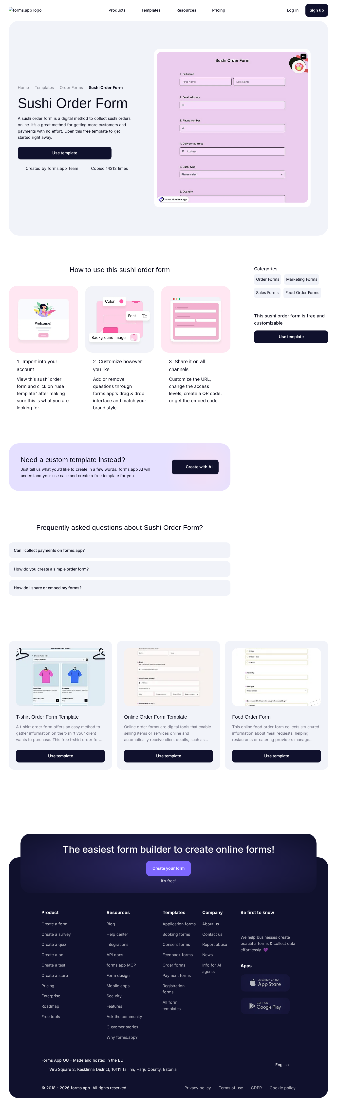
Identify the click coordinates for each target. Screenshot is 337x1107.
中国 (279, 1051)
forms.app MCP (121, 965)
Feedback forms (178, 954)
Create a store (54, 975)
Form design (118, 975)
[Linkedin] (244, 925)
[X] (266, 925)
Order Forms (267, 279)
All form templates (172, 1005)
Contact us (212, 934)
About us (210, 923)
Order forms (174, 965)
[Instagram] (255, 925)
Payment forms (177, 975)
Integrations (117, 944)
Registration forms (174, 989)
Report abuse (214, 944)
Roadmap (50, 1006)
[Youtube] (277, 925)
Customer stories (122, 1026)
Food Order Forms (302, 292)
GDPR (256, 1087)
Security (114, 995)
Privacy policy (198, 1087)
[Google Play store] (268, 1007)
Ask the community (124, 1016)
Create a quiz (53, 944)
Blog (111, 923)
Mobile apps (118, 985)
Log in (293, 10)
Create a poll (53, 954)
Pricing (47, 985)
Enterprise (50, 995)
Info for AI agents (211, 968)
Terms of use (231, 1087)
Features (114, 1006)
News (207, 954)
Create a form (54, 923)
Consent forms (176, 944)
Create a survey (56, 934)
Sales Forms (267, 292)
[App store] (268, 984)
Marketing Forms (301, 279)
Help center (117, 934)
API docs (115, 954)
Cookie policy (283, 1087)
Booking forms (176, 934)
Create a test (53, 965)
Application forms (179, 923)
